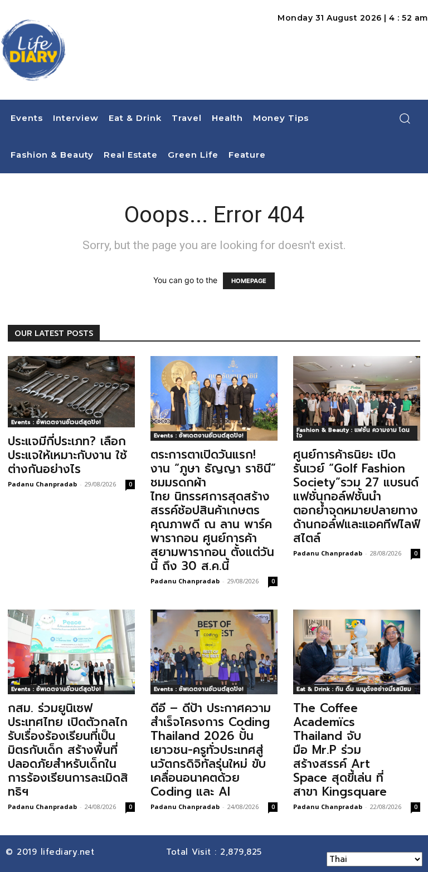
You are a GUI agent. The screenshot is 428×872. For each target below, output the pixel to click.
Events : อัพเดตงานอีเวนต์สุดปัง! (56, 422)
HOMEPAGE (248, 281)
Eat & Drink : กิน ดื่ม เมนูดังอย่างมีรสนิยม (353, 689)
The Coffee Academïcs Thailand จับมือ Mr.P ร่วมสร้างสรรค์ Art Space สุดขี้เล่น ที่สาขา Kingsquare (342, 750)
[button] (404, 118)
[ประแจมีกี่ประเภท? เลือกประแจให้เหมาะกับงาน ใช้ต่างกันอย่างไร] (71, 391)
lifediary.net (69, 852)
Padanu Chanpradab (42, 484)
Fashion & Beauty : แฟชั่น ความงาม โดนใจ (353, 433)
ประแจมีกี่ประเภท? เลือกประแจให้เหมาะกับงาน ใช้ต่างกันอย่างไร (67, 455)
